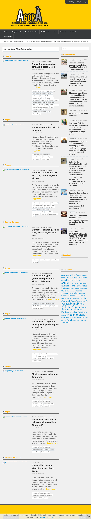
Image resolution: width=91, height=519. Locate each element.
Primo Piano (36, 159)
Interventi (73, 32)
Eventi (42, 303)
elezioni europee (45, 203)
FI (52, 98)
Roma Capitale (37, 109)
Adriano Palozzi (75, 275)
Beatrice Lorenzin (47, 93)
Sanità (70, 319)
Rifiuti (63, 318)
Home (6, 32)
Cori (81, 277)
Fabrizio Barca (37, 98)
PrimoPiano (44, 214)
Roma (51, 107)
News (55, 32)
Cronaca (63, 32)
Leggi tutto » (37, 87)
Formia (78, 285)
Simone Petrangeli (38, 308)
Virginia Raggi (36, 114)
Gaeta (63, 290)
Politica (35, 107)
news (64, 298)
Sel (43, 109)
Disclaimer (8, 36)
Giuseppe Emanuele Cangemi (48, 354)
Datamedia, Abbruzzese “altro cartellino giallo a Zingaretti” (44, 422)
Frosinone (84, 288)
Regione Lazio (17, 32)
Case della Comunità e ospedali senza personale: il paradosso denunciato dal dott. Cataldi (78, 219)
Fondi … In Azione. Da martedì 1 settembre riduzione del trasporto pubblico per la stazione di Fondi (78, 81)
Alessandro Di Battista (39, 91)
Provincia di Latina (31, 32)
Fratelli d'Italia (44, 100)
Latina (78, 293)
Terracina (65, 322)
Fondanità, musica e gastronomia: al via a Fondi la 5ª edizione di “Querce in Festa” (78, 66)
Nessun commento (47, 61)
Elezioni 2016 (75, 283)
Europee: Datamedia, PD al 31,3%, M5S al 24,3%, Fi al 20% (45, 175)
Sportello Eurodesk (79, 320)
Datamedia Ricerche (46, 96)
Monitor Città (36, 306)
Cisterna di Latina (72, 277)
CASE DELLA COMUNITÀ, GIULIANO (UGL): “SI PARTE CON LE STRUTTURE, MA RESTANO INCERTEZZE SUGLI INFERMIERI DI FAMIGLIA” (78, 238)
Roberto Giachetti (43, 107)
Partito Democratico (38, 212)
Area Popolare (37, 93)
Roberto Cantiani (37, 498)
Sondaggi (35, 262)
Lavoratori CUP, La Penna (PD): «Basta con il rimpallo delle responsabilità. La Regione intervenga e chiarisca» (78, 128)
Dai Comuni (45, 32)
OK (59, 517)
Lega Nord (46, 205)
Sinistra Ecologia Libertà (39, 112)
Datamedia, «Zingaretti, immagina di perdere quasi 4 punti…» (45, 324)
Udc (49, 112)
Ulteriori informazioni (47, 517)
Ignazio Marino (37, 102)
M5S (53, 102)
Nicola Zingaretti (41, 356)
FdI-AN (48, 98)
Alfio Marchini (51, 91)
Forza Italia (36, 100)
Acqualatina (65, 275)
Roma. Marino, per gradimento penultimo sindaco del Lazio (43, 278)
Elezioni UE (54, 203)
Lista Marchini (47, 102)
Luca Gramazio (37, 157)
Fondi (73, 285)
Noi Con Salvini (54, 105)
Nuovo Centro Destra (43, 209)
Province (83, 307)
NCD (46, 105)
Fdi (43, 98)
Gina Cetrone (70, 291)
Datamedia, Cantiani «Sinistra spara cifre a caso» (43, 468)
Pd (46, 212)
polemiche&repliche (38, 495)
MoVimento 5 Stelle (38, 105)
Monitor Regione (47, 157)
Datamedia (36, 96)
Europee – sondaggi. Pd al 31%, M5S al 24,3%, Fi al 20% (45, 233)
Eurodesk (83, 283)
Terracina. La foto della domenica (78, 114)
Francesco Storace (73, 288)
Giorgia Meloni (54, 100)
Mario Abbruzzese (38, 449)
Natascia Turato (49, 207)
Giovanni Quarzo (37, 404)
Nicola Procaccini (73, 299)
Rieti (51, 306)
